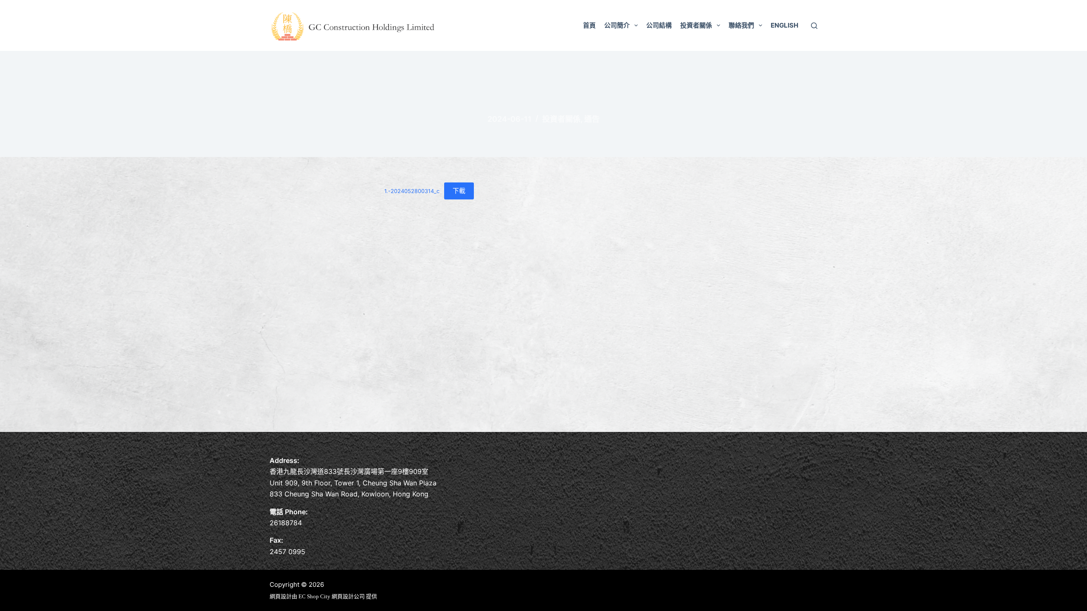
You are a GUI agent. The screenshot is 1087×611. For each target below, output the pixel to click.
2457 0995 (287, 551)
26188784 (286, 523)
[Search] (814, 25)
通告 (592, 119)
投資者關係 (696, 25)
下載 (459, 191)
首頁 (589, 25)
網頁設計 (281, 596)
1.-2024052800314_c (411, 191)
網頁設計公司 (348, 596)
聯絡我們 (741, 25)
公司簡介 (617, 25)
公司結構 (659, 25)
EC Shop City (315, 596)
